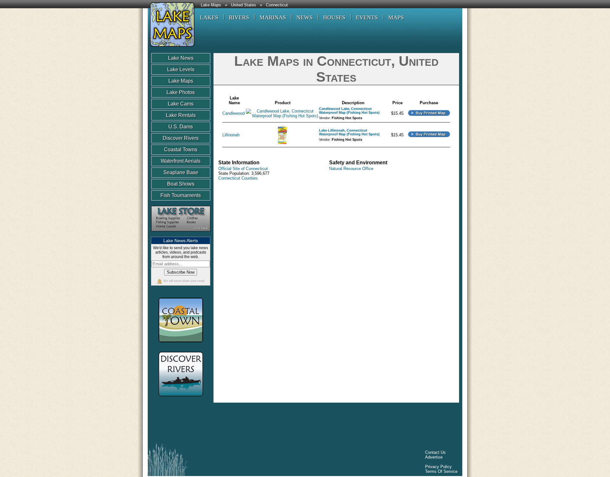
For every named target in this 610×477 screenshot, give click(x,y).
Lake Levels (180, 69)
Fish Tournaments (180, 195)
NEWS (304, 17)
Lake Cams (180, 103)
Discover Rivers (181, 138)
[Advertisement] (266, 424)
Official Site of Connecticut (243, 168)
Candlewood (233, 113)
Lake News (180, 58)
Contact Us (435, 452)
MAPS (396, 17)
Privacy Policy (438, 466)
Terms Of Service (441, 471)
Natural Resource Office (351, 168)
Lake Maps (211, 5)
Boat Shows (180, 184)
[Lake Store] (180, 234)
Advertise (434, 457)
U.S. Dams (180, 126)
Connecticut (277, 5)
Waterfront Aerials (180, 161)
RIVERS (239, 17)
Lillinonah (231, 135)
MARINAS (273, 17)
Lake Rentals (181, 115)
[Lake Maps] (171, 47)
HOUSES (334, 17)
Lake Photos (180, 92)
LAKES (209, 17)
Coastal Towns (180, 149)
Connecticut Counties (238, 178)
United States (243, 5)
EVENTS (367, 17)
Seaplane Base (180, 172)
